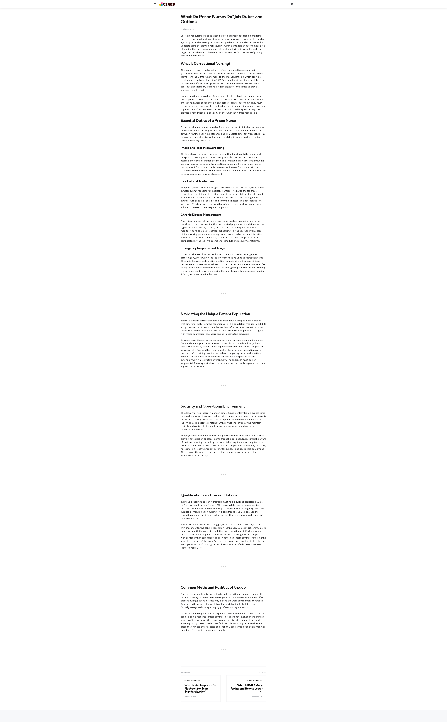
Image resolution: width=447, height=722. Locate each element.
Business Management (192, 680)
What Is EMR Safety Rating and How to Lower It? (247, 688)
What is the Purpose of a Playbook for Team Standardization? (200, 688)
